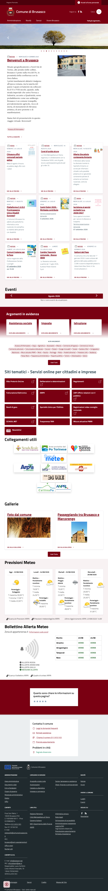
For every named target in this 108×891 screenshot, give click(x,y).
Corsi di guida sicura (50, 151)
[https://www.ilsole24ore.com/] (54, 477)
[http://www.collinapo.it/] (46, 487)
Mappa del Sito (61, 882)
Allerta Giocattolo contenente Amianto (82, 156)
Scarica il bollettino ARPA (18, 675)
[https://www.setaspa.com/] (54, 467)
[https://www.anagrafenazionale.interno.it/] (63, 487)
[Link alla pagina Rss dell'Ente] (85, 813)
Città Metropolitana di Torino (40, 817)
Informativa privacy (62, 813)
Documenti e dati (11, 784)
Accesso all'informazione (22, 345)
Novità (28, 20)
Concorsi (47, 349)
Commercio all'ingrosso (70, 345)
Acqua (34, 345)
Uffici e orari (9, 845)
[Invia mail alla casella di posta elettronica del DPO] (16, 860)
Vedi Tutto (54, 554)
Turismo (67, 356)
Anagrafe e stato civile (38, 781)
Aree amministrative (12, 781)
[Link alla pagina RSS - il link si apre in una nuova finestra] (81, 11)
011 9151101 (16, 824)
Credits (43, 882)
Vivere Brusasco (53, 20)
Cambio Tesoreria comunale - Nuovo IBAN (48, 255)
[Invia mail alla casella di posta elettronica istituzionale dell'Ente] (16, 834)
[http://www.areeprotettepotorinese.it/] (54, 448)
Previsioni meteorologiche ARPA (47, 618)
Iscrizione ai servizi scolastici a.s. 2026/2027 (81, 210)
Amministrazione (14, 20)
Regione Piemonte (12, 2)
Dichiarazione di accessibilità (65, 820)
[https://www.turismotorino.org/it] (81, 448)
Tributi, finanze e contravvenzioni (66, 786)
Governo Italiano (36, 820)
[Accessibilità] (6, 884)
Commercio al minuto (86, 345)
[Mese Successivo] (96, 296)
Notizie (83, 781)
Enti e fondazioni (10, 788)
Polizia (60, 352)
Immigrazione (94, 349)
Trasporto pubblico (57, 356)
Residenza (93, 352)
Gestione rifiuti (83, 349)
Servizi (38, 20)
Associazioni (50, 345)
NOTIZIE (12, 57)
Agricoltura (41, 345)
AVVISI (12, 146)
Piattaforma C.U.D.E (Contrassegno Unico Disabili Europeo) (16, 211)
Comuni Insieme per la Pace (16, 253)
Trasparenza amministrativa (40, 356)
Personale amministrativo (14, 794)
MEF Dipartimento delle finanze (41, 824)
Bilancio (58, 345)
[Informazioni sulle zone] (38, 632)
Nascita (45, 352)
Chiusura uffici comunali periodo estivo (15, 157)
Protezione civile (83, 352)
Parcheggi (53, 352)
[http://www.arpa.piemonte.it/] (27, 467)
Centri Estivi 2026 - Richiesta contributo (49, 208)
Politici (7, 798)
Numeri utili (9, 849)
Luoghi (83, 799)
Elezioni (54, 349)
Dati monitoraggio (11, 882)
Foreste (74, 349)
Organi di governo (11, 791)
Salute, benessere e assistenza (66, 781)
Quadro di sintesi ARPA (42, 675)
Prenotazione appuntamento (65, 831)
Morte (39, 352)
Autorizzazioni (35, 784)
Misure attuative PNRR (28, 352)
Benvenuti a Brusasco (22, 60)
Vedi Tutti (54, 362)
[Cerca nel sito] (98, 11)
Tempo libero (25, 356)
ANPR (32, 827)
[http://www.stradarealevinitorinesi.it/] (27, 448)
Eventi (83, 802)
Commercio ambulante (16, 349)
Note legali (59, 817)
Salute (85, 356)
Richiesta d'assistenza (63, 834)
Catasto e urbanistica (37, 788)
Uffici (6, 801)
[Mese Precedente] (11, 296)
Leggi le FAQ (59, 826)
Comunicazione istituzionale (34, 349)
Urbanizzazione (76, 356)
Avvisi (83, 784)
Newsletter (84, 816)
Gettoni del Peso (81, 252)
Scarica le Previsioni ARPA (19, 618)
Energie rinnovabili (65, 349)
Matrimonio (15, 352)
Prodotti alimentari (70, 352)
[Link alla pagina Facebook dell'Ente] (82, 813)
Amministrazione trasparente (65, 823)
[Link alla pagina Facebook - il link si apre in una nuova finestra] (78, 11)
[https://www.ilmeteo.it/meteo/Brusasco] (54, 458)
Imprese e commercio (37, 791)
